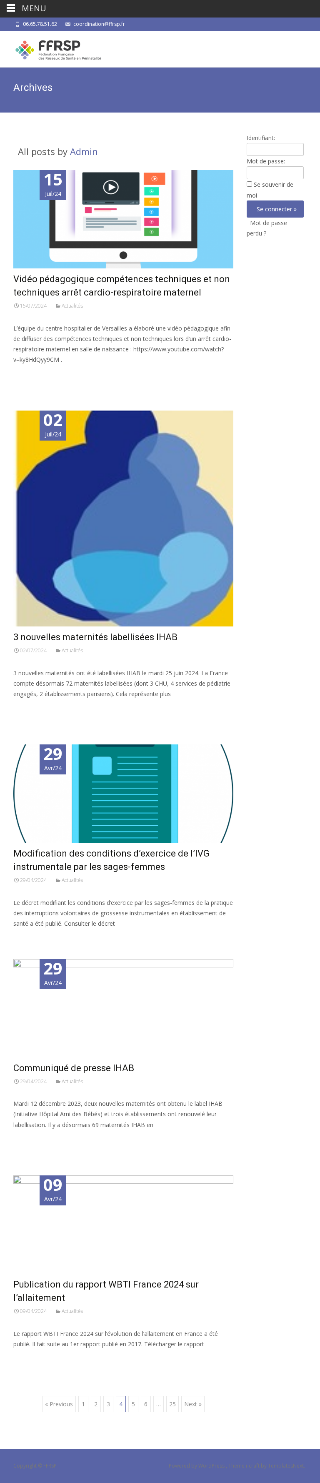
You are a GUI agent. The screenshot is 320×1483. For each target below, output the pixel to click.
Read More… (31, 375)
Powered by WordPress (197, 1465)
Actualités (72, 305)
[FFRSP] (51, 47)
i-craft (253, 1465)
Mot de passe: (266, 161)
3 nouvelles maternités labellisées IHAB (95, 637)
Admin (84, 151)
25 (172, 1404)
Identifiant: (261, 138)
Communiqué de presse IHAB (73, 1068)
